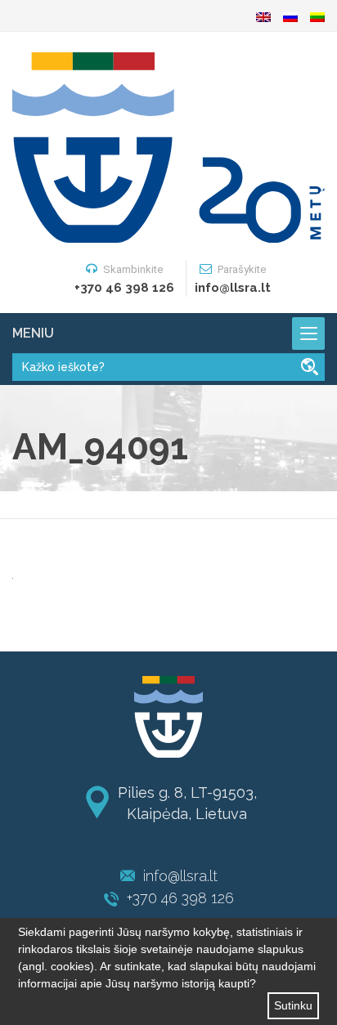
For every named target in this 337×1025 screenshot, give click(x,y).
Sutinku (293, 1005)
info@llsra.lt (180, 875)
